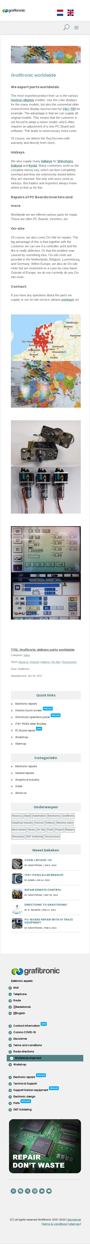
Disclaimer (20, 1038)
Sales (26, 655)
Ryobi (33, 165)
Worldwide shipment (28, 1058)
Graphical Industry (27, 779)
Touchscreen (69, 662)
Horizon (34, 662)
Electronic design (24, 1096)
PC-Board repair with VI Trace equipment (48, 921)
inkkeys (46, 161)
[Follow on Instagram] (34, 1191)
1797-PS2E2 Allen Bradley (30, 724)
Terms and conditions (27, 1045)
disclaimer (74, 1219)
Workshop (21, 737)
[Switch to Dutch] (60, 13)
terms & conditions (55, 1224)
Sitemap (20, 743)
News (31, 829)
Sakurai (16, 165)
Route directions (23, 1051)
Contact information (29, 1025)
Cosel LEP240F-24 (38, 860)
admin (31, 880)
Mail (16, 987)
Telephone (20, 994)
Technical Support (25, 1083)
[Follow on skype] (20, 1191)
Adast (27, 815)
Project (59, 829)
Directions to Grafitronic (45, 905)
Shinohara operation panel (37, 716)
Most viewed (19, 829)
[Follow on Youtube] (49, 1191)
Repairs (69, 829)
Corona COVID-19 (24, 1032)
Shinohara (65, 161)
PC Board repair (28, 729)
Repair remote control (42, 890)
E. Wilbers (34, 910)
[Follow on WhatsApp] (13, 1191)
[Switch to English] (70, 13)
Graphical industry (22, 822)
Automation (39, 815)
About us (23, 662)
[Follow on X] (27, 1191)
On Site (56, 662)
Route (17, 1000)
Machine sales (65, 822)
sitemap (74, 1224)
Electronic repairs (26, 703)
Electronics (54, 815)
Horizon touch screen (33, 709)
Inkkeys (45, 662)
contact (67, 299)
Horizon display (22, 100)
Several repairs (24, 773)
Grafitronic (68, 815)
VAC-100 (69, 109)
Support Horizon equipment (35, 1089)
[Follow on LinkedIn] (42, 1191)
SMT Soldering (34, 836)
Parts (50, 829)
